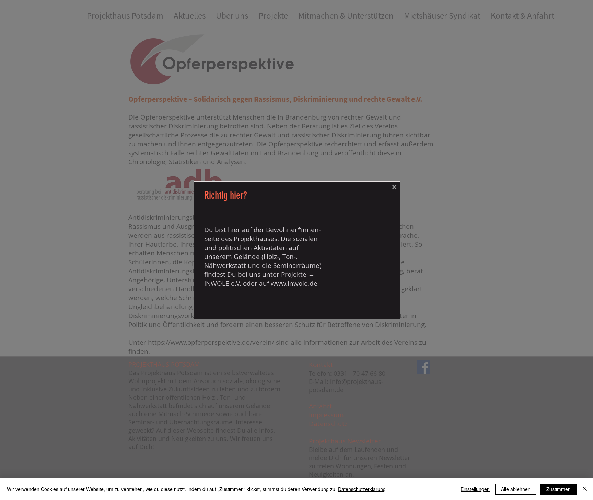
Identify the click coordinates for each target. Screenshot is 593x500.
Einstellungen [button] (475, 489)
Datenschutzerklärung (362, 489)
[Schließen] (585, 489)
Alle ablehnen (516, 489)
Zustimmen (558, 489)
